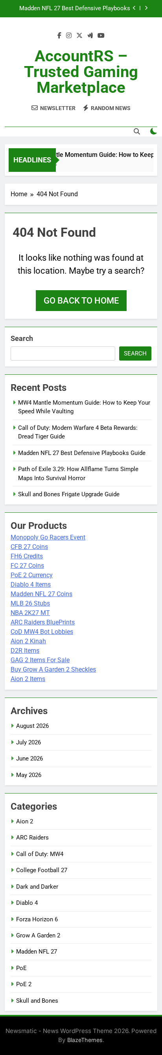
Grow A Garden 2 (38, 935)
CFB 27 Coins (29, 547)
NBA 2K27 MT (30, 613)
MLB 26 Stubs (30, 603)
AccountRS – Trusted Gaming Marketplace (81, 72)
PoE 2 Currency (32, 575)
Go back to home (81, 301)
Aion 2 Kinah (28, 641)
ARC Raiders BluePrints (43, 622)
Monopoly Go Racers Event (48, 537)
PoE (21, 968)
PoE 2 (23, 984)
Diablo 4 (27, 902)
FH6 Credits (27, 556)
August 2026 (32, 725)
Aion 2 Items (28, 679)
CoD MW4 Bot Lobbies (42, 631)
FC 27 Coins (27, 565)
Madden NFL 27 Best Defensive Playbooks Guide (74, 9)
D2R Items (25, 650)
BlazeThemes (85, 1040)
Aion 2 (24, 821)
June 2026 (29, 758)
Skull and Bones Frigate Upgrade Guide (69, 494)
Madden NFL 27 (36, 951)
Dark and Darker (37, 886)
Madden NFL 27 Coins (41, 594)
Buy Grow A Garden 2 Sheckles (53, 669)
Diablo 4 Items (31, 584)
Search (22, 338)
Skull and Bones (37, 1000)
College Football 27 (41, 870)
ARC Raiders (32, 837)
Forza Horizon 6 (37, 919)
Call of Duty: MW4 (39, 854)
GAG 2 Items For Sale (40, 660)
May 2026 (28, 775)
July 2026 (28, 742)
